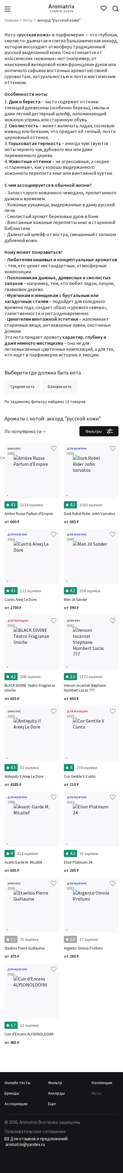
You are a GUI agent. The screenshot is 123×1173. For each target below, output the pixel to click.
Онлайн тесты (17, 1082)
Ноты (96, 1093)
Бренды (11, 1093)
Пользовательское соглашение (35, 1131)
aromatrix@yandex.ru (24, 1144)
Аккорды (56, 1093)
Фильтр (55, 1082)
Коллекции (102, 1082)
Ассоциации (15, 1103)
